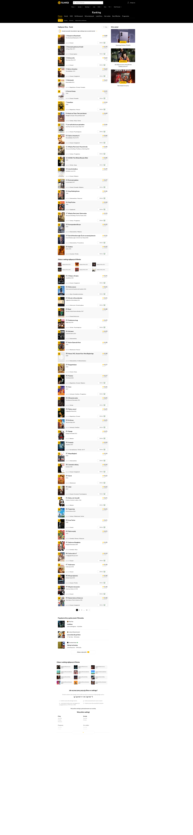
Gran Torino (71, 520)
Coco (69, 387)
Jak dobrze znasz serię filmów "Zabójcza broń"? (123, 65)
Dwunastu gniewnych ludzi (75, 47)
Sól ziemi (71, 331)
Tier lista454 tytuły (73, 637)
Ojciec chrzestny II (73, 135)
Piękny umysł (72, 409)
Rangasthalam (72, 364)
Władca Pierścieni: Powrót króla (77, 147)
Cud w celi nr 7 (72, 553)
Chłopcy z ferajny (73, 276)
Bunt (69, 309)
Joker (69, 487)
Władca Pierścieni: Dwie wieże (77, 213)
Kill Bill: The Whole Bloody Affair (78, 158)
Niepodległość (72, 453)
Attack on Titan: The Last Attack (77, 113)
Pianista (70, 376)
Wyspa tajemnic (73, 576)
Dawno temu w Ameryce (75, 598)
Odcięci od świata (72, 645)
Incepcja (70, 442)
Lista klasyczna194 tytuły (74, 647)
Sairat (70, 476)
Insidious (70, 624)
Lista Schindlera (73, 169)
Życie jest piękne (73, 180)
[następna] (89, 610)
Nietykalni (70, 80)
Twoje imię (71, 509)
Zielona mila (71, 58)
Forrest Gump (71, 91)
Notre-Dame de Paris (74, 342)
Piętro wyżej (72, 531)
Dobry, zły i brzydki (74, 498)
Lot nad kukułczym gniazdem (75, 124)
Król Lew (71, 420)
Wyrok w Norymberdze (75, 298)
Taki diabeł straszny (123, 85)
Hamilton (70, 102)
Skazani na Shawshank (74, 35)
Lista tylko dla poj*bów (74, 635)
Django (70, 431)
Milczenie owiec (73, 398)
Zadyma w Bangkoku (74, 542)
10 (86, 610)
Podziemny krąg (73, 320)
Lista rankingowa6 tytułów (74, 626)
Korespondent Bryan (74, 224)
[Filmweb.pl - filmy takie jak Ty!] (63, 2)
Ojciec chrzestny (72, 69)
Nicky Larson (72, 287)
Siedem (70, 247)
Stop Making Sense (74, 191)
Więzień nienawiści (74, 587)
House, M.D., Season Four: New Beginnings (81, 353)
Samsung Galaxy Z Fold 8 (123, 45)
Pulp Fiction (71, 202)
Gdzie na (101, 42)
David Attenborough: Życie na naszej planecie (81, 235)
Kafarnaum (71, 564)
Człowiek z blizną (73, 464)
